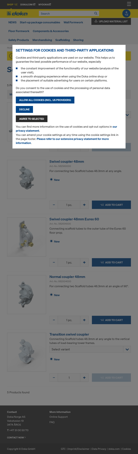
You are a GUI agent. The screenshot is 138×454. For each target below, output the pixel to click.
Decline (24, 109)
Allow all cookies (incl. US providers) (45, 100)
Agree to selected (31, 118)
